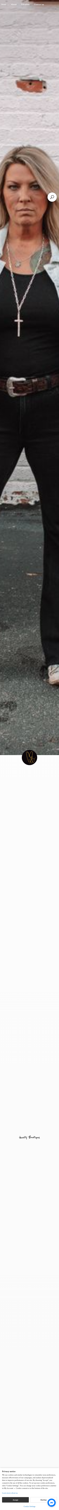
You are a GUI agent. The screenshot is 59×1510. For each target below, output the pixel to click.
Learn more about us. (10, 1493)
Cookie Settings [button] (29, 1506)
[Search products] (52, 197)
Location (25, 4)
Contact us (39, 4)
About (14, 4)
